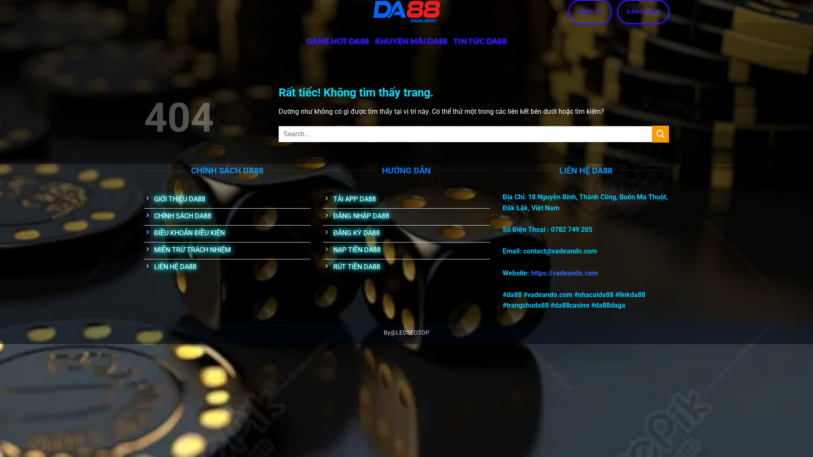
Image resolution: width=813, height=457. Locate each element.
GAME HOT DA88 (338, 41)
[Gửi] (660, 134)
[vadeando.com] (406, 11)
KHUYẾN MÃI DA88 (411, 41)
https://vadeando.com (564, 273)
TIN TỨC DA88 (480, 41)
